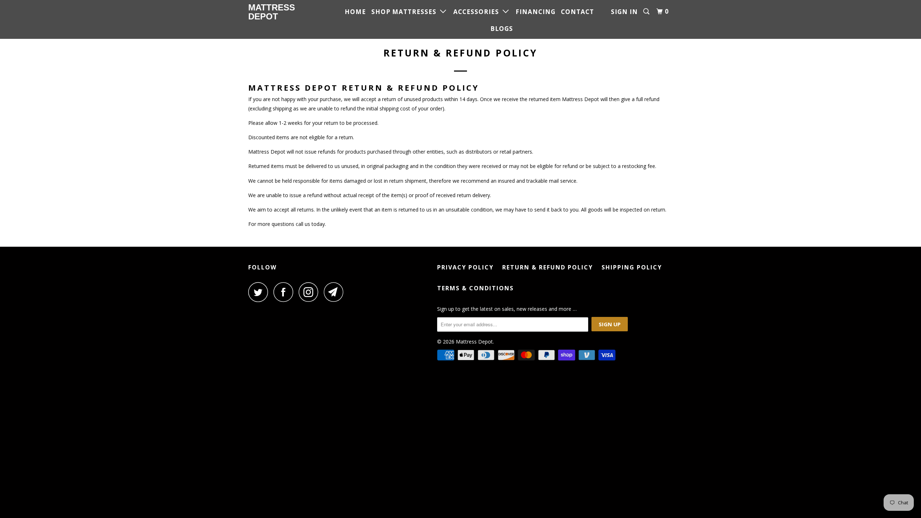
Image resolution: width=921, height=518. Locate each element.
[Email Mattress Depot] (336, 292)
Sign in (624, 12)
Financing (535, 12)
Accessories (478, 12)
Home (355, 12)
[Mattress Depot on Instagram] (310, 292)
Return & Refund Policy (547, 267)
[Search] (647, 11)
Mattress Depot (271, 12)
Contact (577, 12)
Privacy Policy (465, 267)
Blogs (501, 28)
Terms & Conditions (475, 288)
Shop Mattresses (405, 12)
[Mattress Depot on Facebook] (285, 292)
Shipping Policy (632, 267)
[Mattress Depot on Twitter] (260, 292)
